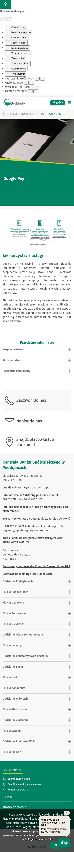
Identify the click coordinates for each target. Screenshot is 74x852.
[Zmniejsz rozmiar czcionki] (26, 83)
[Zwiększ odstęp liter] (35, 91)
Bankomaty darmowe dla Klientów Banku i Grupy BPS (36, 566)
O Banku (8, 797)
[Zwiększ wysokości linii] (38, 87)
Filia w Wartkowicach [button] (16, 709)
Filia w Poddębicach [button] (15, 592)
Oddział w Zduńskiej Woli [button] (19, 741)
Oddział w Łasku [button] (13, 666)
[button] (69, 102)
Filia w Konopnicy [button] (14, 688)
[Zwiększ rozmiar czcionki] (31, 83)
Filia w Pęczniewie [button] (14, 613)
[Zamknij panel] (9, 19)
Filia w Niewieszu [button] (13, 624)
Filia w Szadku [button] (12, 730)
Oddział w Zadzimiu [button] (15, 720)
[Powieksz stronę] (42, 79)
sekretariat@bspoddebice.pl (30, 487)
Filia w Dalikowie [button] (13, 602)
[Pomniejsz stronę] (37, 79)
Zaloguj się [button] (57, 102)
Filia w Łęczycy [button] (12, 645)
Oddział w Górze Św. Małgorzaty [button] (23, 634)
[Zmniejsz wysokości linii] (33, 87)
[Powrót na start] (14, 102)
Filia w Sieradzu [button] (12, 752)
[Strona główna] (4, 113)
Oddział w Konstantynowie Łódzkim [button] (25, 656)
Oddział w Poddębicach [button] (18, 581)
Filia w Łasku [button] (11, 677)
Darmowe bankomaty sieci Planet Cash (27, 574)
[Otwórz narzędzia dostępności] (5, 4)
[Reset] (3, 19)
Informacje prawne (14, 807)
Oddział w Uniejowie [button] (16, 698)
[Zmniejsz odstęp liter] (30, 91)
